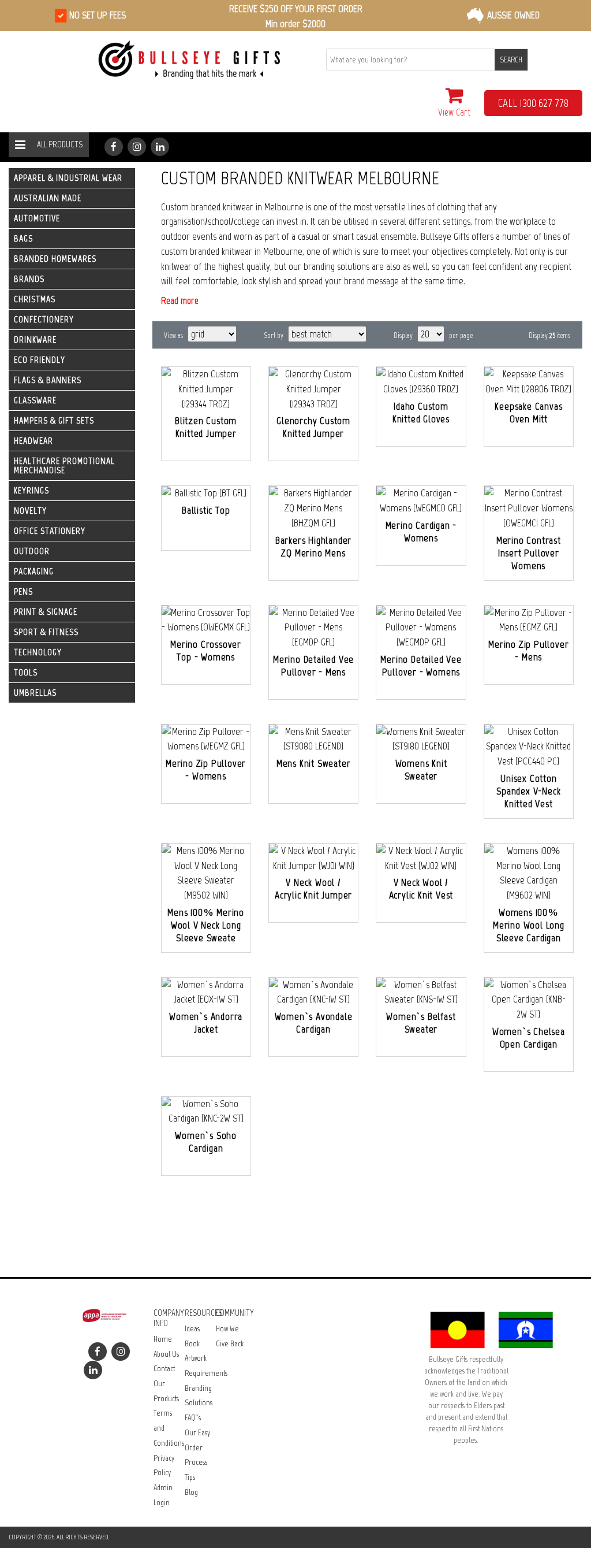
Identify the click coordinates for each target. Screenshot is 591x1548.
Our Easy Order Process (197, 1447)
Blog (191, 1492)
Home (163, 1339)
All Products (60, 144)
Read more (180, 300)
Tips (190, 1477)
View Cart (454, 112)
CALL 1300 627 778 (533, 103)
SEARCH (511, 60)
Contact (164, 1368)
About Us (166, 1354)
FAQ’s (193, 1418)
